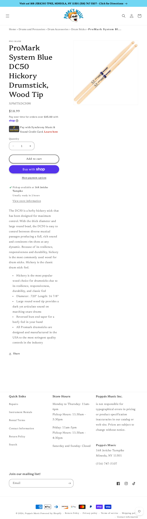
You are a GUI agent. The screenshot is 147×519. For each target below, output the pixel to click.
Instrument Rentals (20, 412)
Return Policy (17, 437)
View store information (27, 201)
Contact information (127, 517)
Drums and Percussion (32, 29)
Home (12, 29)
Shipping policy (130, 513)
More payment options (34, 178)
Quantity (14, 139)
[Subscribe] (69, 483)
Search (13, 445)
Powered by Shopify (50, 514)
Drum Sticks (78, 29)
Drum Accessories (58, 29)
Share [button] (16, 354)
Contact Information (21, 428)
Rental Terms (17, 420)
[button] (7, 16)
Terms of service (109, 513)
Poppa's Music (32, 514)
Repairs (13, 404)
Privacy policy (90, 513)
